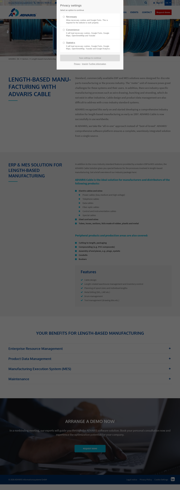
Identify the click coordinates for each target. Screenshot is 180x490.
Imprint (85, 64)
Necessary (87, 20)
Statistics (88, 46)
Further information (97, 64)
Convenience (87, 33)
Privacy (77, 64)
